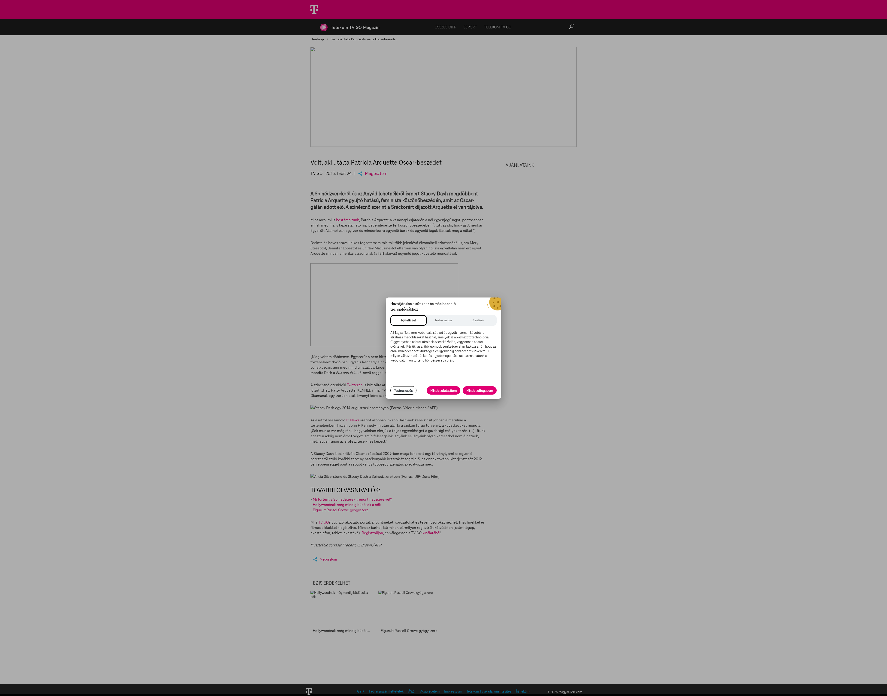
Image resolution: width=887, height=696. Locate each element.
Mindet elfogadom (479, 391)
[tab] (408, 320)
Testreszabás (403, 391)
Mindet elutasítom (443, 391)
